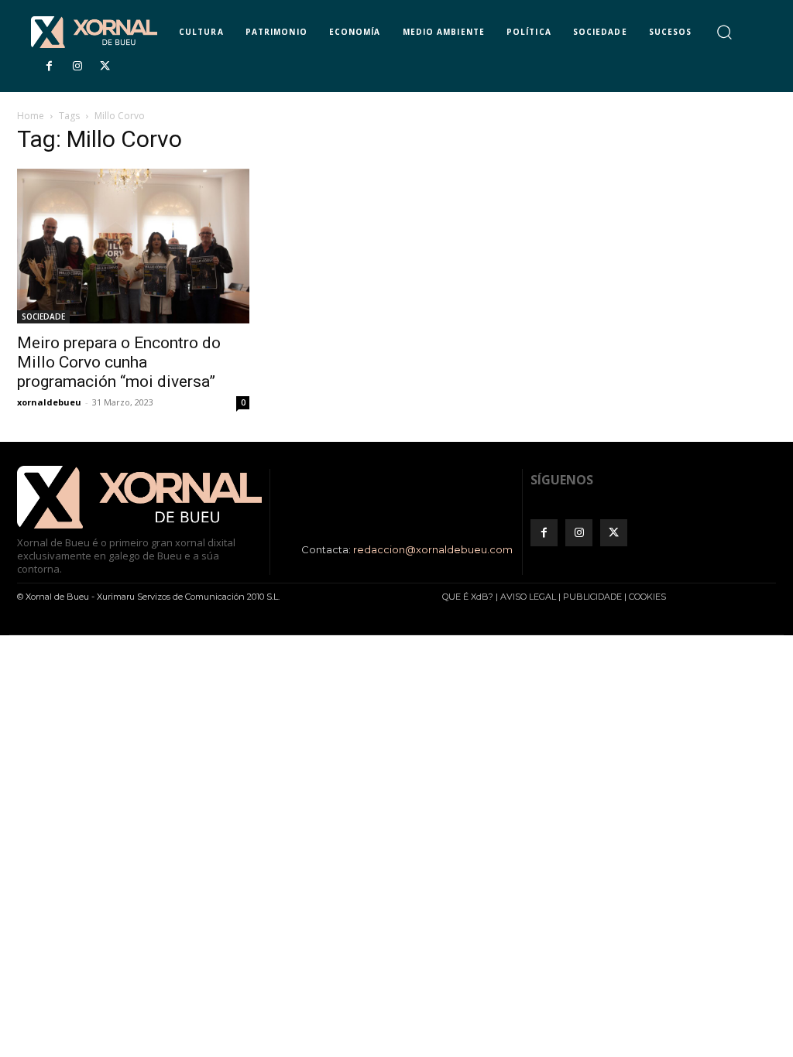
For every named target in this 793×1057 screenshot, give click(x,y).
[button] (723, 31)
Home (30, 115)
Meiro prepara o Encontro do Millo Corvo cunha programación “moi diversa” (119, 362)
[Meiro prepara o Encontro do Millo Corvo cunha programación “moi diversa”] (133, 246)
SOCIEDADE (43, 316)
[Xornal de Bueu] (94, 32)
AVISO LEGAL (528, 596)
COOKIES (647, 596)
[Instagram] (77, 66)
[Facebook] (49, 66)
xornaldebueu (49, 402)
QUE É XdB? (467, 596)
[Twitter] (105, 66)
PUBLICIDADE (592, 596)
